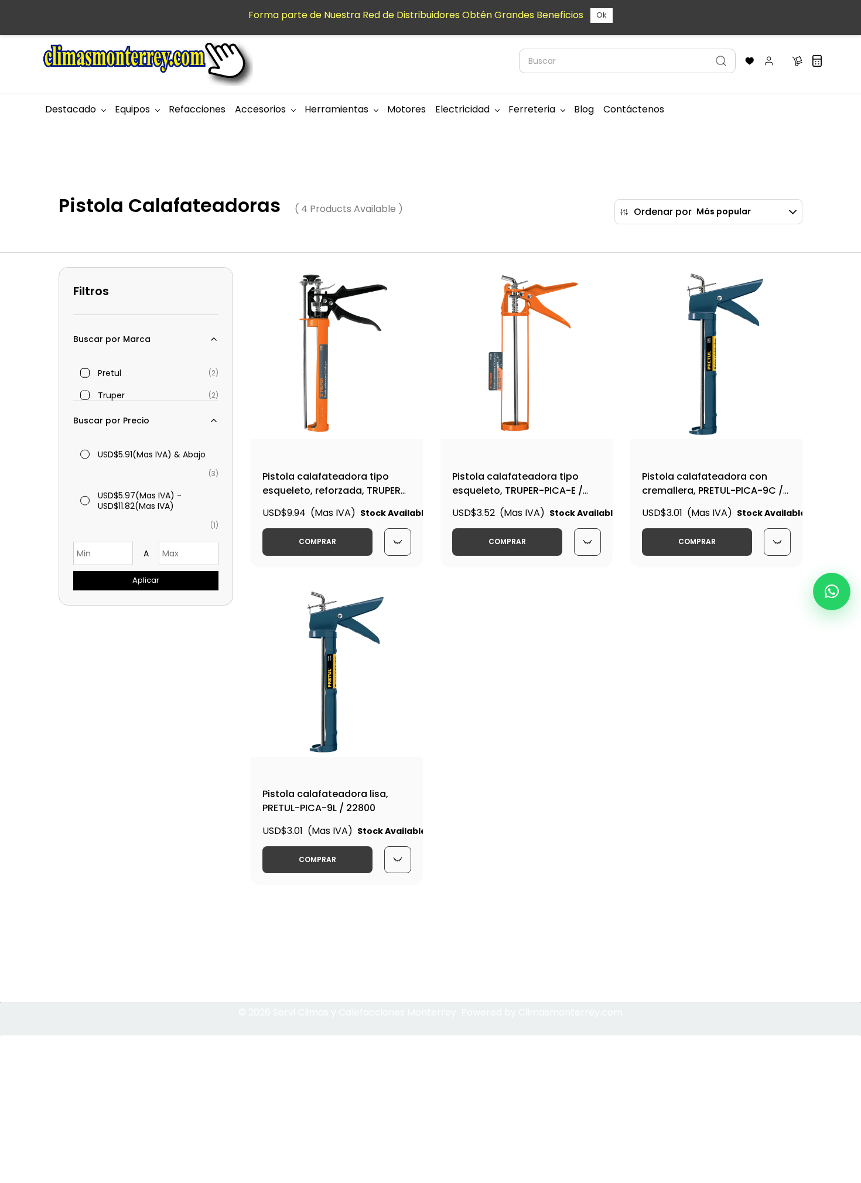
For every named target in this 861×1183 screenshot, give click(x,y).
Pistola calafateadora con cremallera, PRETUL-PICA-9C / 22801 (712, 490)
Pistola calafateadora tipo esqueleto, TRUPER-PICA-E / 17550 (517, 490)
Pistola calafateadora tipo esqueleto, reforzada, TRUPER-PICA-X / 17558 (334, 490)
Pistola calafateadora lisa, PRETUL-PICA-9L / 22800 (325, 801)
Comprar (317, 541)
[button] (749, 61)
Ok (601, 14)
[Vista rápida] (398, 542)
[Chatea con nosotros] (831, 591)
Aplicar (145, 580)
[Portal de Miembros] (769, 61)
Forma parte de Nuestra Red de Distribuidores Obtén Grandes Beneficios (415, 15)
